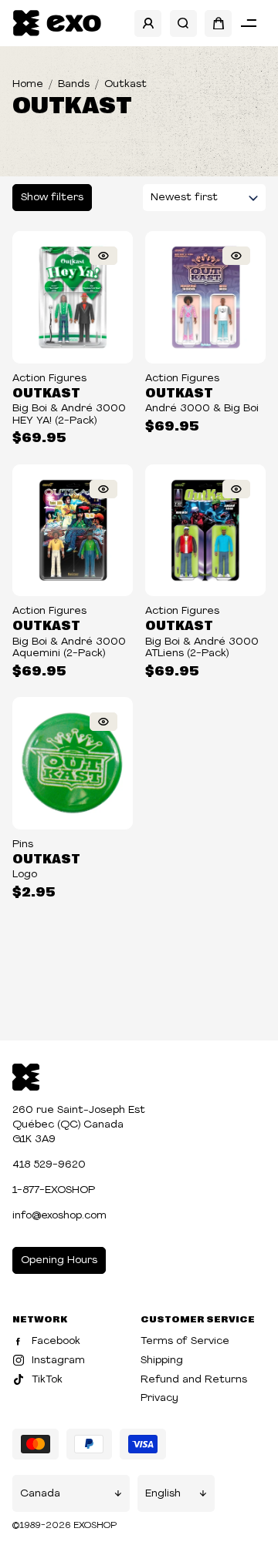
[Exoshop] (25, 1075)
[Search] (183, 23)
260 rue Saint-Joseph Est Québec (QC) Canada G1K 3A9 (78, 1124)
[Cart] (218, 23)
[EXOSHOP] (56, 23)
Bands (74, 84)
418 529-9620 (49, 1165)
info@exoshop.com (59, 1216)
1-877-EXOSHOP (53, 1190)
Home (27, 84)
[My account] (147, 23)
